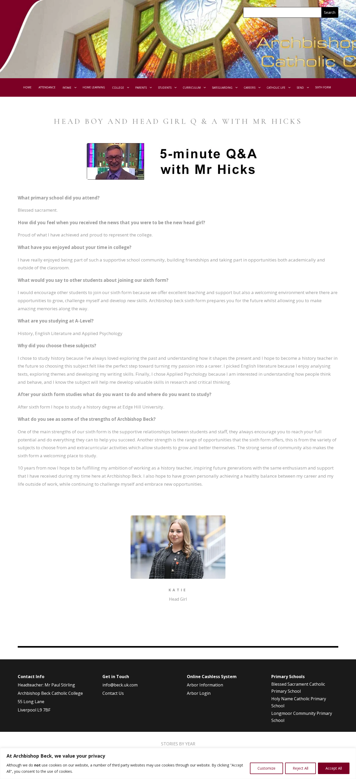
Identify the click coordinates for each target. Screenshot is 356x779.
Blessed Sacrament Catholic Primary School (298, 687)
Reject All (300, 768)
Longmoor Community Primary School (301, 716)
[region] (178, 763)
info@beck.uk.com (120, 685)
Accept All (334, 768)
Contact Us (113, 693)
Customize (266, 768)
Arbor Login (199, 693)
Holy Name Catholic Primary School (298, 702)
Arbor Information (205, 685)
